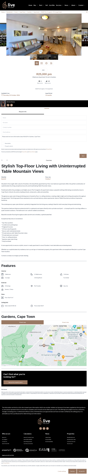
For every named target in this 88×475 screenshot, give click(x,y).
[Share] (86, 12)
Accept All (82, 471)
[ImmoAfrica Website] (31, 450)
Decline (72, 471)
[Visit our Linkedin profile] (44, 428)
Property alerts (9, 146)
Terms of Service (32, 151)
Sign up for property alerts (16, 382)
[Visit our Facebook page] (40, 428)
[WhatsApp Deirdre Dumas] (11, 105)
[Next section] (7, 160)
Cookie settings (62, 471)
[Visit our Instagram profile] (47, 428)
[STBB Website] (54, 450)
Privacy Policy (49, 149)
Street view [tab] (65, 322)
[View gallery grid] (42, 63)
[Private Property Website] (18, 450)
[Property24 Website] (6, 450)
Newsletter (8, 143)
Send (83, 156)
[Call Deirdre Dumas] (8, 105)
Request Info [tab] (22, 111)
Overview (49, 160)
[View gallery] (37, 63)
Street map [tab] (22, 322)
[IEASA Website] (44, 450)
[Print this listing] (46, 63)
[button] (1, 36)
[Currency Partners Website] (62, 450)
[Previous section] (2, 160)
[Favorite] (83, 12)
